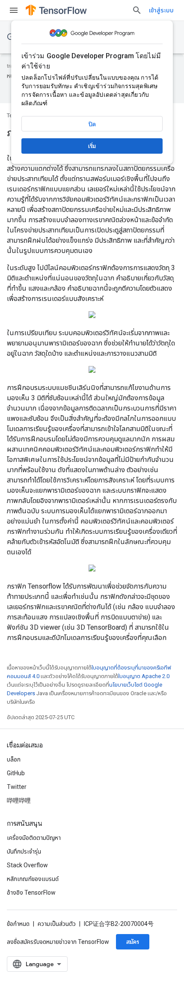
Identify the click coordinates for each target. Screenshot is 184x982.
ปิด (92, 124)
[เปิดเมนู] (13, 10)
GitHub (16, 773)
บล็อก (14, 759)
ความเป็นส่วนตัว (57, 923)
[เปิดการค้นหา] (137, 10)
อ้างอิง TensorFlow (31, 892)
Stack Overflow (27, 865)
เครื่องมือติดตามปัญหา (34, 837)
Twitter (17, 786)
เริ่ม (92, 146)
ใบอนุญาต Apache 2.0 (143, 676)
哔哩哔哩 (19, 800)
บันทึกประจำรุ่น (24, 851)
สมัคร (132, 942)
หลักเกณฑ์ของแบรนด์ (33, 878)
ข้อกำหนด (18, 923)
